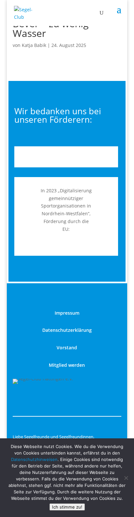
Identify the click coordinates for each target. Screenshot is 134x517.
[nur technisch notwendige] (126, 478)
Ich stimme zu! (67, 507)
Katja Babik (34, 45)
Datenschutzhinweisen (34, 459)
